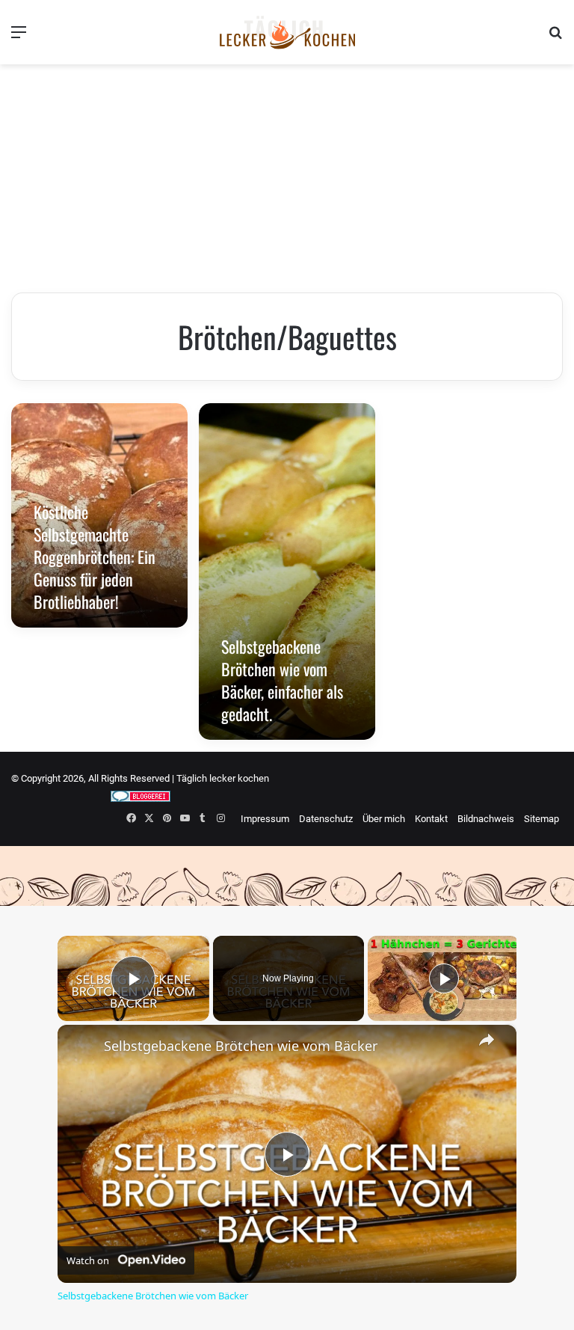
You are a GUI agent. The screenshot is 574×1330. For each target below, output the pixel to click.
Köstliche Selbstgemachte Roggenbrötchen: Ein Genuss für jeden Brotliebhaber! (94, 556)
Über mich (383, 818)
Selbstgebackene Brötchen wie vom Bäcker (240, 1046)
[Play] (444, 978)
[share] (486, 1039)
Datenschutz (326, 818)
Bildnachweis (485, 818)
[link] (81, 1049)
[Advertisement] (287, 180)
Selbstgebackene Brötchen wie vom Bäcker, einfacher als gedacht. (282, 680)
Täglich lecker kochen (222, 778)
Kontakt (431, 818)
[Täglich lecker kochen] (287, 32)
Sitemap (541, 818)
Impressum (265, 818)
